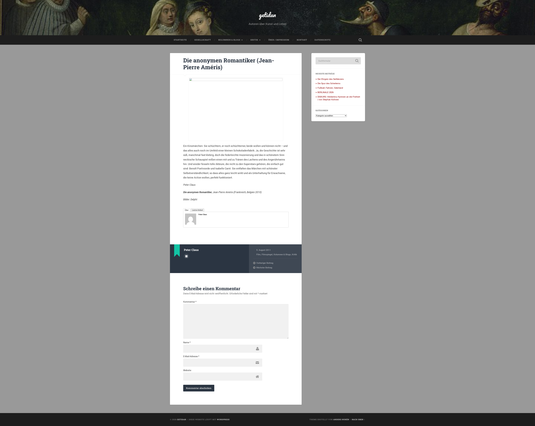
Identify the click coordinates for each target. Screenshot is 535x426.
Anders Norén (341, 419)
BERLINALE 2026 (326, 92)
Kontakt (302, 40)
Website (187, 370)
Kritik (254, 40)
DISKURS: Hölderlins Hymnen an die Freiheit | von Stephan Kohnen (339, 98)
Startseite (180, 40)
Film (258, 254)
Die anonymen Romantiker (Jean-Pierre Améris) (228, 64)
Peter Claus (202, 214)
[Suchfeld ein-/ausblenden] (360, 40)
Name (187, 342)
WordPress (223, 419)
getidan (267, 15)
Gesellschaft (202, 40)
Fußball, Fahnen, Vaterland (330, 87)
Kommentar (189, 302)
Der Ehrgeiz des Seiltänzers (331, 79)
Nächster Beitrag (264, 267)
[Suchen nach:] (338, 60)
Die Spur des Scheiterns (329, 83)
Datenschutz (322, 40)
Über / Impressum (278, 40)
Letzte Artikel (197, 210)
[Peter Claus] (190, 223)
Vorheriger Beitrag (264, 262)
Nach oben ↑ (358, 419)
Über (187, 210)
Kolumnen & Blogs (229, 40)
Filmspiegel (267, 254)
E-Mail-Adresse (191, 356)
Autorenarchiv (186, 256)
